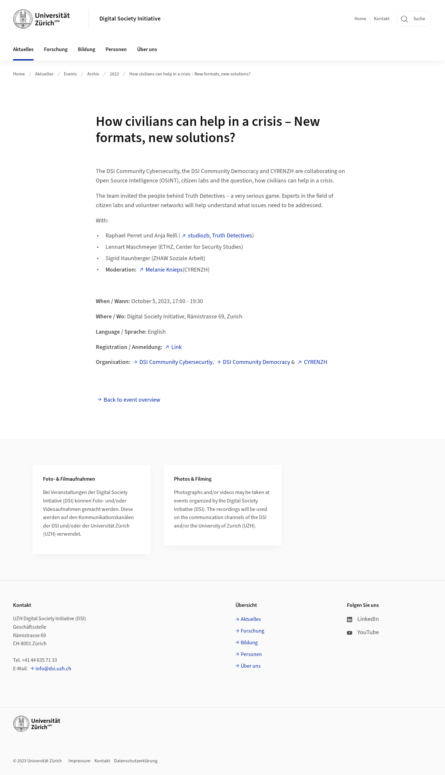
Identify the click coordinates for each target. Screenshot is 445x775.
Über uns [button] (147, 49)
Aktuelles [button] (23, 49)
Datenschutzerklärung (135, 761)
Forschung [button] (55, 49)
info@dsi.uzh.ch (53, 668)
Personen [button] (116, 49)
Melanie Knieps (164, 270)
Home (360, 19)
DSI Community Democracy (256, 362)
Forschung (252, 631)
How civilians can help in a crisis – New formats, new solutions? (190, 74)
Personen (251, 654)
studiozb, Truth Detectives (220, 236)
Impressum (79, 761)
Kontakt (382, 19)
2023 (114, 74)
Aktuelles (44, 74)
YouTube (368, 632)
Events (70, 74)
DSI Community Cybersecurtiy (175, 362)
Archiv (93, 74)
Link (176, 347)
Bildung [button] (86, 49)
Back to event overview (132, 400)
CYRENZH (315, 362)
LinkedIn (368, 619)
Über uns (251, 666)
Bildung (249, 642)
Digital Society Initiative (130, 19)
